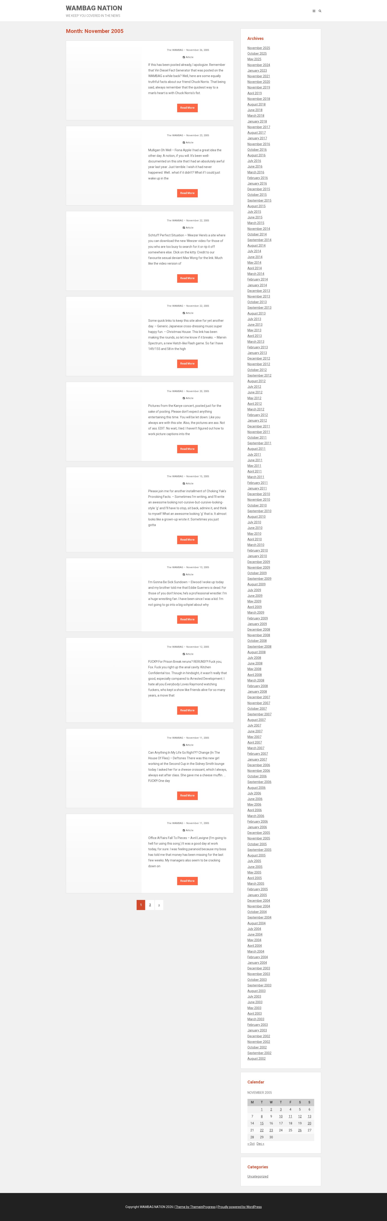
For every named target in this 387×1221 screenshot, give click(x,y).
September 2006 (259, 782)
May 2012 (254, 398)
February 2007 (257, 753)
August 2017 (256, 132)
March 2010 (255, 545)
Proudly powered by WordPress (240, 1207)
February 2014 (257, 279)
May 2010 (254, 533)
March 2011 (255, 477)
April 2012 (254, 404)
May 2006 (254, 804)
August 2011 (256, 449)
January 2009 (257, 624)
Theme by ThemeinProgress (195, 1207)
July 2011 (254, 454)
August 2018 (256, 104)
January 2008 (257, 691)
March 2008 (255, 680)
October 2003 (257, 980)
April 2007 (254, 742)
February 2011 (257, 483)
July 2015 (254, 212)
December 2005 (258, 833)
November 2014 (258, 229)
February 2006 (257, 821)
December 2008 (258, 629)
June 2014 (254, 257)
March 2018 (255, 115)
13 (309, 1116)
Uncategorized (257, 1176)
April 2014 (254, 268)
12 (300, 1116)
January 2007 (257, 759)
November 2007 (258, 703)
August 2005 (256, 855)
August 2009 (256, 584)
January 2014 (257, 285)
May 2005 (254, 872)
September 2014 (259, 240)
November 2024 (258, 65)
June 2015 (254, 217)
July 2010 (254, 522)
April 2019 (254, 93)
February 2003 (257, 1025)
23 (271, 1130)
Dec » (260, 1143)
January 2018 (257, 121)
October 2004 (257, 912)
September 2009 (259, 578)
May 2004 (254, 940)
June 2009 (254, 596)
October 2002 (257, 1047)
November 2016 (258, 144)
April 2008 (254, 675)
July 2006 (254, 793)
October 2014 (257, 234)
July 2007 (254, 725)
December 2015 (258, 189)
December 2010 (258, 494)
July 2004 (254, 929)
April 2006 (254, 810)
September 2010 (259, 511)
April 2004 (254, 945)
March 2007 (255, 748)
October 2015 (257, 194)
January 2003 (257, 1030)
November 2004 (258, 906)
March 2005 (255, 883)
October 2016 (257, 149)
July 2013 (254, 319)
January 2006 (257, 827)
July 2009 (254, 590)
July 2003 (254, 996)
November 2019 (258, 87)
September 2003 (259, 985)
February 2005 (257, 889)
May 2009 (254, 601)
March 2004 (255, 951)
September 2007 (259, 714)
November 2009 (258, 567)
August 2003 (256, 991)
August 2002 (256, 1058)
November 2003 (258, 974)
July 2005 (254, 861)
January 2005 (257, 895)
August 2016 (256, 155)
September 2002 (259, 1053)
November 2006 (258, 770)
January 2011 (257, 488)
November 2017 (258, 127)
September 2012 (259, 375)
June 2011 (254, 460)
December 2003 (258, 968)
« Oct (251, 1143)
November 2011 (258, 432)
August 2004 (256, 923)
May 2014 (254, 262)
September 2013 (259, 307)
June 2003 (254, 1002)
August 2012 (256, 381)
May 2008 (254, 669)
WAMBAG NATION (94, 10)
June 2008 (254, 663)
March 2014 (255, 274)
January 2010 (257, 556)
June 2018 (254, 110)
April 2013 (254, 336)
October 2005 (257, 844)
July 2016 (254, 161)
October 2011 (257, 437)
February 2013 (257, 347)
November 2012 (258, 364)
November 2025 (258, 48)
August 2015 (256, 206)
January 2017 (257, 138)
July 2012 (254, 386)
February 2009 (257, 618)
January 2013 (257, 353)
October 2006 (257, 776)
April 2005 (254, 878)
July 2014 (254, 251)
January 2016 (257, 183)
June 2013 (254, 324)
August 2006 (256, 788)
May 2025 (254, 59)
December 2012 (258, 358)
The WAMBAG (175, 50)
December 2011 (258, 426)
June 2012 (254, 392)
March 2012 (255, 409)
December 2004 (258, 900)
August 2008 (256, 652)
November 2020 (258, 82)
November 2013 (258, 296)
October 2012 (257, 370)
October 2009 (257, 573)
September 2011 (259, 443)
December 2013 (258, 291)
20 (309, 1123)
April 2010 (254, 539)
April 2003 (254, 1013)
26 (300, 1130)
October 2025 (257, 53)
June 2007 (254, 731)
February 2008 (257, 686)
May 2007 (254, 737)
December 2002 (258, 1036)
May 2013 (254, 330)
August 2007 (256, 720)
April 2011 (254, 471)
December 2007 (258, 697)
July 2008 (254, 658)
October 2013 (257, 302)
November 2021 (258, 76)
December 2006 (258, 765)
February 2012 (257, 415)
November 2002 (258, 1042)
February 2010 (257, 550)
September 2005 (259, 850)
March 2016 (255, 172)
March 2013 (255, 341)
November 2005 (258, 838)
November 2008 (258, 635)
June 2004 (254, 934)
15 (262, 1123)
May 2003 (254, 1008)
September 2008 (259, 646)
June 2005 (254, 867)
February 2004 (257, 957)
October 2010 (257, 505)
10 (281, 1116)
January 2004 (257, 962)
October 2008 (257, 641)
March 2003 (255, 1019)
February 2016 (257, 178)
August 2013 (256, 313)
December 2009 (258, 562)
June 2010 (254, 528)
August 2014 (256, 245)
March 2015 (255, 223)
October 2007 (257, 708)
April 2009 (254, 607)
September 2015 (259, 200)
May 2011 (254, 466)
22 (262, 1130)
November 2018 (258, 99)
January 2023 (257, 70)
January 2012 (257, 420)
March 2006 (255, 816)
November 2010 (258, 499)
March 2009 (255, 612)
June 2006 (254, 799)
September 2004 (259, 917)
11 (290, 1116)
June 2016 (254, 166)
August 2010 (256, 516)
